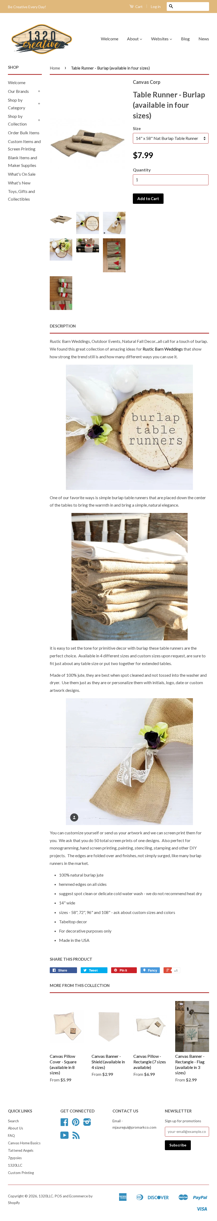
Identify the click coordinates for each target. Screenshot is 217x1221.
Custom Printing (21, 1173)
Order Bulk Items (23, 132)
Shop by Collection (17, 120)
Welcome (109, 38)
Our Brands (18, 91)
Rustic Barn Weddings (163, 348)
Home (55, 68)
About (133, 38)
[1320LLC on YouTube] (64, 1137)
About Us (15, 1128)
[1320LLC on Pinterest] (76, 1124)
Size (137, 128)
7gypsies (15, 1158)
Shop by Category (16, 103)
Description (63, 325)
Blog (185, 38)
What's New (19, 182)
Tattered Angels (20, 1150)
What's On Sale (21, 173)
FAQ (11, 1135)
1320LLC (15, 1165)
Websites (160, 38)
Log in (156, 6)
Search (13, 1121)
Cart (138, 6)
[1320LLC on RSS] (76, 1137)
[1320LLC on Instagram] (87, 1124)
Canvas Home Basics (24, 1143)
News (203, 38)
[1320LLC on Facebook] (64, 1124)
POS (58, 1196)
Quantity (142, 169)
